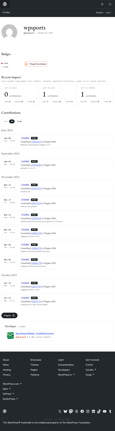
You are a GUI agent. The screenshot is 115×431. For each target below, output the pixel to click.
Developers (64, 369)
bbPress (8, 393)
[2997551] (36, 203)
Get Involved (92, 359)
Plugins (9, 315)
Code (19, 121)
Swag (90, 374)
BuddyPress (10, 398)
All (12, 121)
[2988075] (36, 248)
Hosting (7, 369)
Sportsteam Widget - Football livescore (35, 333)
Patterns (34, 374)
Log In (108, 13)
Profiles (6, 12)
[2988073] (36, 263)
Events (89, 364)
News (6, 364)
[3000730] (36, 188)
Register (99, 13)
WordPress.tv (66, 374)
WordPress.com (12, 383)
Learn (61, 359)
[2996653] (36, 218)
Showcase (35, 359)
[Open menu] (110, 4)
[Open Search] (102, 4)
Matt (7, 388)
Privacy (7, 374)
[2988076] (36, 233)
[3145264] (36, 165)
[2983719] (36, 286)
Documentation (66, 364)
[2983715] (36, 301)
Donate (91, 369)
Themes (34, 364)
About (6, 359)
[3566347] (36, 142)
